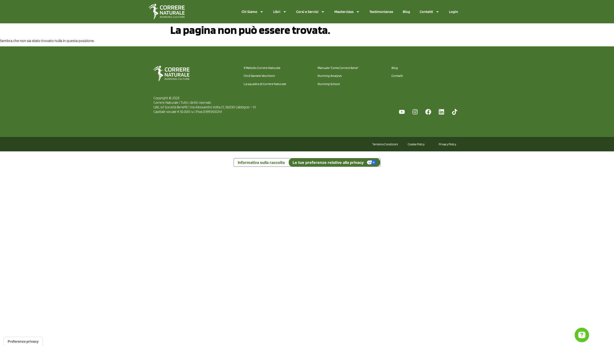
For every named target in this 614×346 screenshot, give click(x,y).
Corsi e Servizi (307, 11)
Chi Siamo (249, 11)
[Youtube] (402, 112)
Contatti (426, 11)
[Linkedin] (441, 112)
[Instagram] (415, 112)
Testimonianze (381, 11)
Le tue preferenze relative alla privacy (328, 162)
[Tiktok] (454, 112)
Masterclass (344, 11)
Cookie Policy (416, 144)
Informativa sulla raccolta (261, 162)
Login (453, 11)
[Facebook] (428, 112)
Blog (406, 11)
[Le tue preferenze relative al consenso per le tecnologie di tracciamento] (23, 341)
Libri (276, 11)
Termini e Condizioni (385, 144)
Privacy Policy (447, 144)
